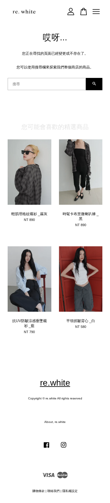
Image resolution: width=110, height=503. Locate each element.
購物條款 (38, 491)
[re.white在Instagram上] (63, 448)
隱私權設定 (70, 491)
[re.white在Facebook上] (46, 448)
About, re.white (55, 422)
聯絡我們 (53, 491)
